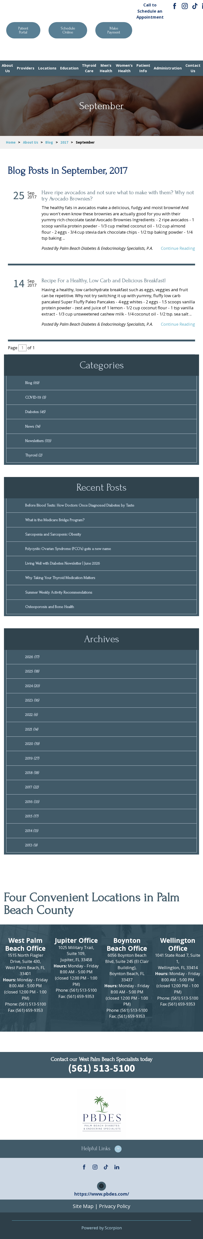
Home (11, 142)
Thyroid (33, 455)
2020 (32, 743)
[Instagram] (185, 6)
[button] (101, 1149)
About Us (7, 68)
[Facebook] (175, 6)
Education (69, 67)
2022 (31, 714)
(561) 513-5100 (150, 39)
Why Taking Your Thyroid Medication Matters (60, 577)
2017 (64, 142)
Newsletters (38, 441)
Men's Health (106, 68)
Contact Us (193, 68)
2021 (31, 729)
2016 (32, 801)
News (32, 426)
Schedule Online (68, 30)
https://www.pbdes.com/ (101, 1194)
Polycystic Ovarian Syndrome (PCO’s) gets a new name (68, 548)
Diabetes (35, 412)
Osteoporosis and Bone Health (49, 606)
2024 (32, 686)
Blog (49, 142)
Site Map (83, 1206)
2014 (31, 830)
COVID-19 (35, 397)
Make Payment (113, 30)
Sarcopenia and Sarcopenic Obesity (53, 534)
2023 (32, 700)
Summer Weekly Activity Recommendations (58, 592)
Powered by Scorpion (101, 1228)
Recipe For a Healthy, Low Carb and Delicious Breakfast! (104, 281)
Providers (25, 67)
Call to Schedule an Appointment (150, 11)
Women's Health (124, 68)
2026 (32, 657)
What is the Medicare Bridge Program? (54, 520)
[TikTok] (195, 6)
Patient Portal (23, 30)
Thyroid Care (89, 68)
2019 (32, 758)
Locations (47, 67)
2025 (32, 671)
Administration (168, 67)
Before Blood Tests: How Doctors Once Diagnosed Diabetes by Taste (79, 505)
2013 (31, 845)
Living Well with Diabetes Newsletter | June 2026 (62, 563)
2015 (31, 816)
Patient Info (143, 68)
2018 (32, 772)
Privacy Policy (114, 1206)
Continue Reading (178, 248)
